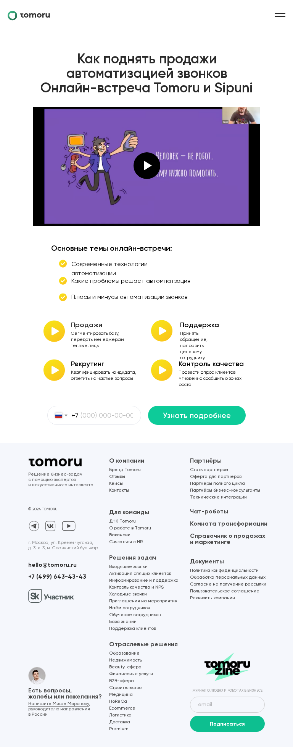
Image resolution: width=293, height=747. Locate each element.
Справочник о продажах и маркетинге (227, 538)
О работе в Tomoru (130, 528)
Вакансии (119, 535)
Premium (119, 729)
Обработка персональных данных (228, 577)
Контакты (119, 490)
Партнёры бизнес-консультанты (225, 490)
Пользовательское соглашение (224, 591)
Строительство (125, 688)
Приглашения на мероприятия (143, 601)
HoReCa (118, 701)
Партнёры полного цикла (217, 483)
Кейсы (116, 483)
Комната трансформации (228, 523)
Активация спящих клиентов (140, 573)
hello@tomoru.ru (52, 564)
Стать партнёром (209, 470)
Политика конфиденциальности (224, 570)
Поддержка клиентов (132, 628)
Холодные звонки (128, 594)
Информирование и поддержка (144, 580)
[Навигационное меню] (280, 15)
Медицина (121, 694)
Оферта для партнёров (215, 476)
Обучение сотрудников (135, 615)
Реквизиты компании (212, 598)
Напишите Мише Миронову (58, 704)
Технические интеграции (218, 497)
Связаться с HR (126, 542)
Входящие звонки (128, 567)
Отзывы (117, 476)
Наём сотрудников (129, 608)
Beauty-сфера (125, 667)
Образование (124, 653)
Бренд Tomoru (125, 470)
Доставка (119, 722)
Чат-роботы (209, 511)
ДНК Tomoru (122, 521)
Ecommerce (122, 708)
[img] (227, 666)
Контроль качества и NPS (136, 587)
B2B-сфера (121, 681)
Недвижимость (125, 660)
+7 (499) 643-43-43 (57, 576)
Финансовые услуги (131, 674)
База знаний (123, 622)
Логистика (120, 715)
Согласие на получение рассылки (228, 584)
